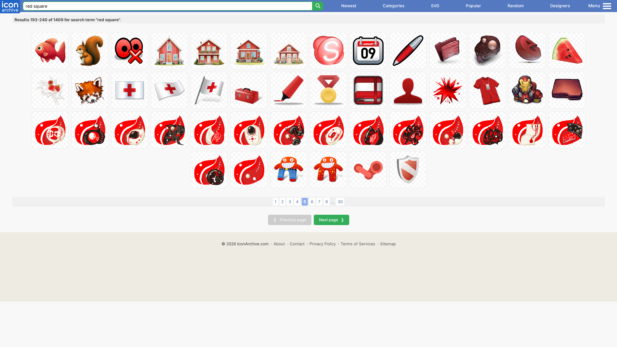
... (333, 202)
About (279, 243)
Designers (560, 5)
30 (340, 201)
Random (516, 5)
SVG (435, 5)
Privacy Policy (322, 243)
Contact (297, 243)
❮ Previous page (289, 219)
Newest (348, 5)
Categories (393, 5)
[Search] (317, 6)
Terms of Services (358, 243)
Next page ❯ (331, 219)
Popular (473, 5)
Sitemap (388, 243)
